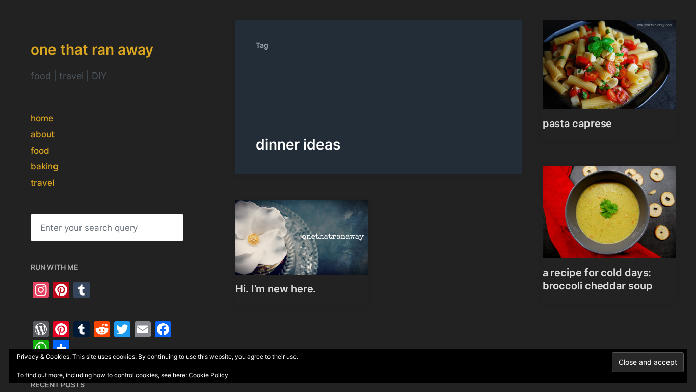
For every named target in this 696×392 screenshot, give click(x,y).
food (40, 150)
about (43, 134)
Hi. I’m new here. (275, 289)
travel (43, 183)
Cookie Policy (208, 375)
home (42, 118)
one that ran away (92, 49)
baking (45, 166)
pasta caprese (577, 123)
